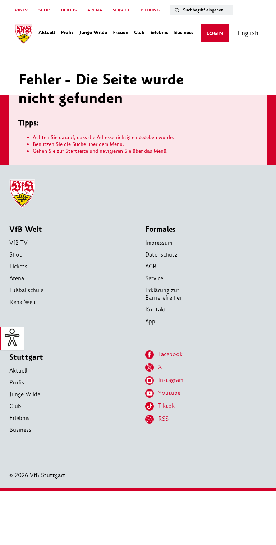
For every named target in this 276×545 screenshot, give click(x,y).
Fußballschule (26, 290)
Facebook (170, 354)
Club (15, 406)
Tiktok (166, 406)
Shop (16, 254)
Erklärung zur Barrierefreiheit (164, 293)
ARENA (94, 10)
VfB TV (21, 10)
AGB (150, 266)
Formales (160, 229)
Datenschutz (161, 254)
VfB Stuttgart (26, 352)
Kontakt (155, 309)
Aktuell (18, 370)
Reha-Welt (22, 302)
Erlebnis (19, 418)
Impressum (158, 242)
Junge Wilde (24, 394)
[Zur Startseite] (24, 35)
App (150, 321)
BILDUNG (150, 10)
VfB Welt (25, 229)
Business (20, 430)
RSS (163, 418)
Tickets (18, 266)
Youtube (169, 393)
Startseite (76, 151)
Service (154, 278)
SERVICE (121, 10)
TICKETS (68, 10)
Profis (16, 382)
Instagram (170, 380)
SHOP (44, 10)
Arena (16, 278)
